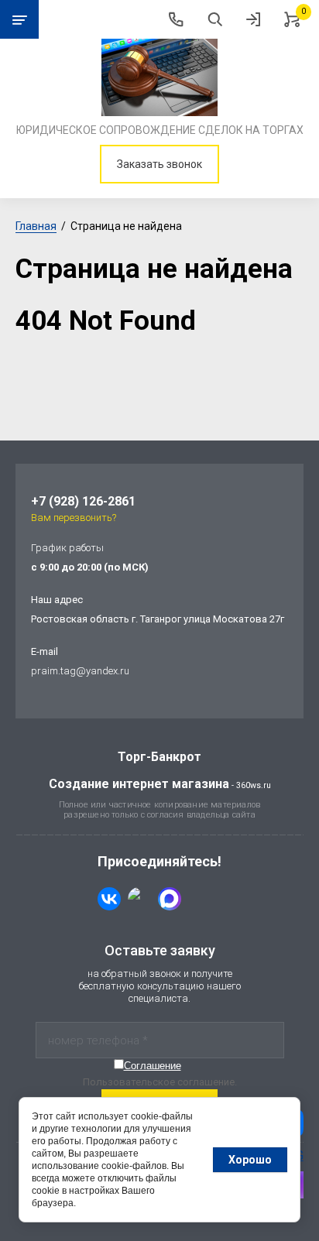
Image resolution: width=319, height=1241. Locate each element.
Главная (36, 226)
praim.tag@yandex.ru (80, 671)
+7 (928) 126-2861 (83, 501)
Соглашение (152, 1065)
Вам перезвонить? (73, 517)
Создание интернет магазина (139, 783)
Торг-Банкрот (159, 756)
